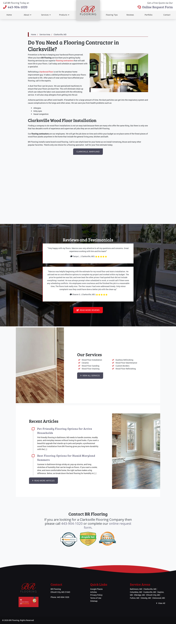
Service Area (44, 34)
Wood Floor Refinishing (126, 368)
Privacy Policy (96, 595)
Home (33, 34)
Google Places (96, 589)
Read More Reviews (89, 310)
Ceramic (85, 362)
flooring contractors (64, 60)
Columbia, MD (136, 592)
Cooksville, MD (149, 592)
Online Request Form (157, 7)
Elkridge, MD (139, 595)
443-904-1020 (17, 7)
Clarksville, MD (60, 34)
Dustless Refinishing (124, 360)
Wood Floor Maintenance (126, 362)
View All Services (91, 375)
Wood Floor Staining (90, 368)
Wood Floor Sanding (90, 365)
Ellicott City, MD (153, 595)
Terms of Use (95, 598)
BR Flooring (14, 620)
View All (161, 603)
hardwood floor (46, 71)
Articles (93, 592)
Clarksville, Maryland (88, 151)
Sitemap (93, 601)
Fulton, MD (134, 598)
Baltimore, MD (136, 589)
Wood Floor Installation (92, 360)
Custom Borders (122, 365)
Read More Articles (44, 480)
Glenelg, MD (146, 598)
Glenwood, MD (158, 598)
